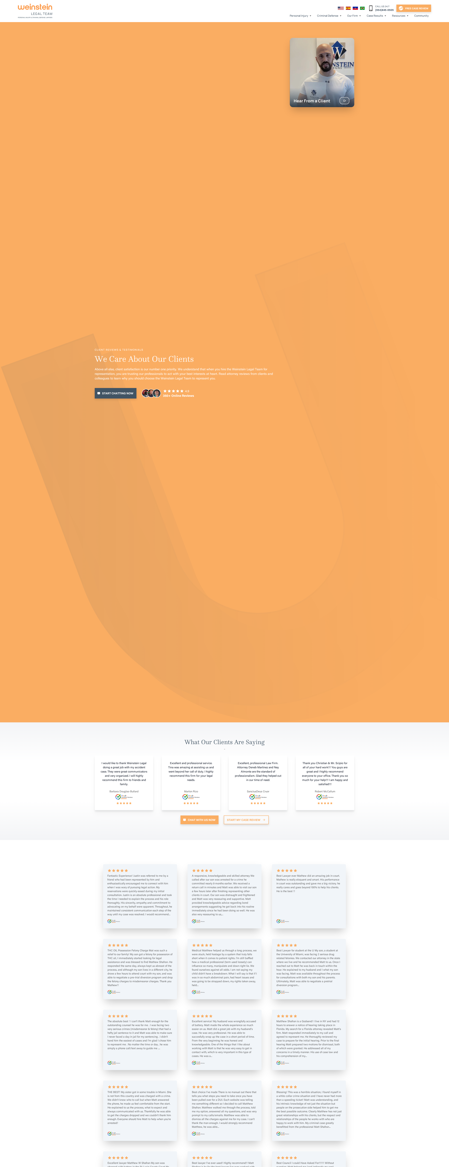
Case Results (375, 16)
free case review (416, 8)
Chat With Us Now (201, 820)
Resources (398, 16)
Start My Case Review (243, 820)
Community (421, 16)
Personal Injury (299, 16)
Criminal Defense (327, 16)
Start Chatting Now (117, 393)
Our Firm (352, 16)
